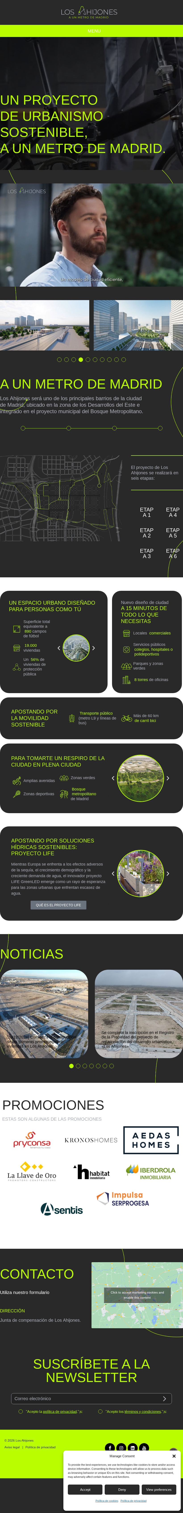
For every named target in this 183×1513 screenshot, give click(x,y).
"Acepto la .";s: (53, 1412)
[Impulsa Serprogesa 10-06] (121, 1200)
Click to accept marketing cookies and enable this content (137, 1295)
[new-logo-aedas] (151, 1140)
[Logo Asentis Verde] (61, 1209)
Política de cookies (107, 1500)
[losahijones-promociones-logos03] (32, 1139)
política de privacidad (60, 1412)
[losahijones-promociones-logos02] (151, 1171)
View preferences (159, 1490)
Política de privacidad (134, 1500)
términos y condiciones (143, 1412)
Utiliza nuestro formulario (24, 1292)
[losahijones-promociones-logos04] (32, 1171)
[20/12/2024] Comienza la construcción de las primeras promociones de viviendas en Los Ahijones (41, 1042)
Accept (85, 1490)
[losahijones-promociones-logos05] (91, 1139)
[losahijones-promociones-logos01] (91, 1171)
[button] (174, 1456)
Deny (122, 1490)
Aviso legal (12, 1447)
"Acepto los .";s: (135, 1412)
